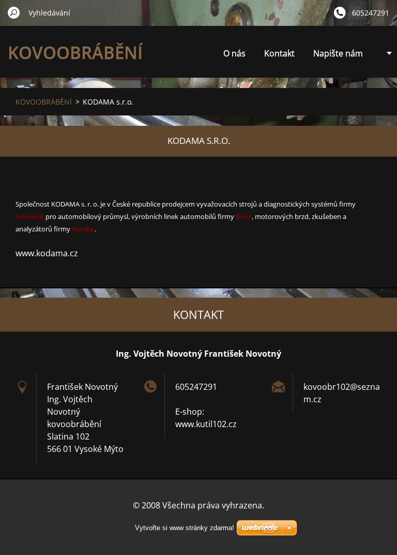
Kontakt (279, 53)
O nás (234, 53)
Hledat (14, 12)
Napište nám (338, 53)
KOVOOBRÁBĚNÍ (44, 102)
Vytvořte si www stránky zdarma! (184, 528)
